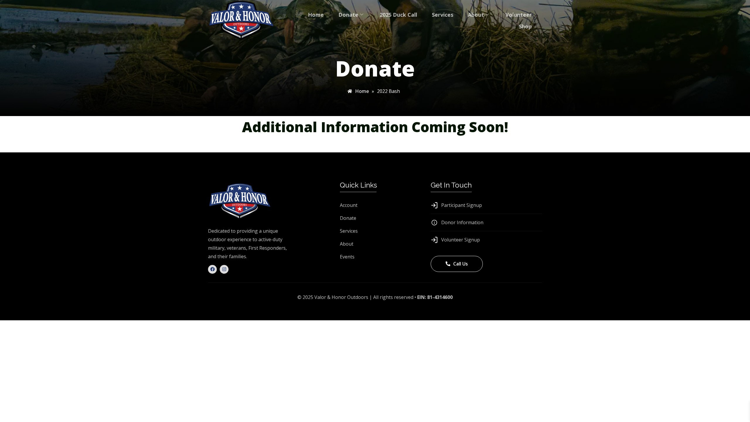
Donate (348, 14)
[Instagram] (224, 269)
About (476, 14)
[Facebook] (212, 269)
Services (442, 14)
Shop (525, 26)
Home (316, 14)
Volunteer (518, 14)
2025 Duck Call (398, 14)
